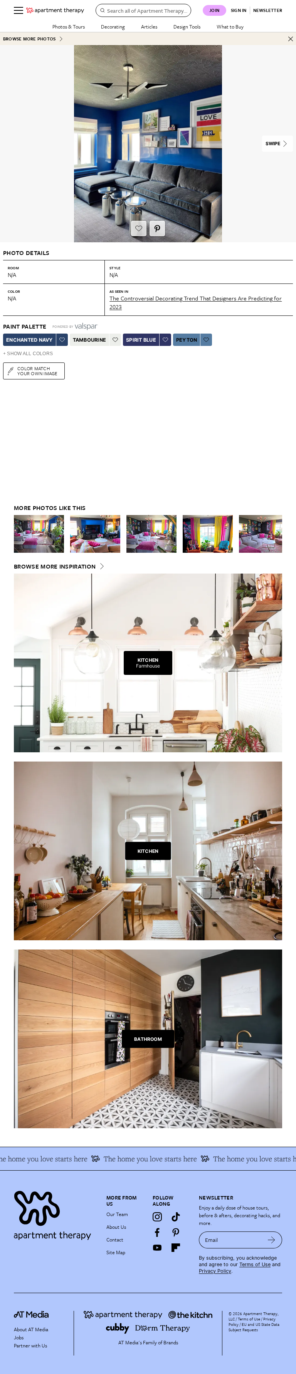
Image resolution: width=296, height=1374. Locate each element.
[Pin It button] (157, 228)
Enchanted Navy (29, 340)
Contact (114, 1239)
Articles (149, 26)
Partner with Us (30, 1345)
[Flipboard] (175, 1247)
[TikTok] (175, 1216)
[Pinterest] (175, 1232)
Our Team (117, 1214)
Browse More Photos (29, 38)
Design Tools (186, 26)
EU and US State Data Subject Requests (254, 1327)
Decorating (113, 26)
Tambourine (89, 340)
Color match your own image (37, 371)
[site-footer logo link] (31, 1315)
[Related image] (39, 534)
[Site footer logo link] (55, 1213)
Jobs (19, 1337)
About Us (116, 1227)
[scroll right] (276, 534)
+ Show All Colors (28, 353)
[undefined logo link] (55, 10)
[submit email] (271, 1239)
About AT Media (31, 1329)
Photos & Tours (68, 26)
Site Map (115, 1252)
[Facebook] (157, 1232)
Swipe (273, 143)
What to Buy (230, 26)
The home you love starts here (247, 1158)
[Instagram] (157, 1216)
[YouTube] (157, 1247)
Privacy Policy (215, 1271)
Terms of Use (255, 1264)
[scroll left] (20, 534)
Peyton (186, 340)
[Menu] (18, 10)
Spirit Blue (141, 340)
